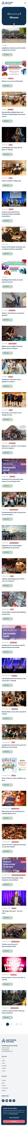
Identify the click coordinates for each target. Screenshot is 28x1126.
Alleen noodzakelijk (14, 1117)
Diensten (11, 209)
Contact (3, 1071)
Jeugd (12, 609)
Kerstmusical (13, 974)
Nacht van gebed (12, 343)
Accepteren (14, 1121)
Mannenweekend (15, 941)
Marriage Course (15, 808)
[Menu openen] (25, 3)
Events (10, 410)
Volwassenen (5, 1088)
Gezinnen (4, 1090)
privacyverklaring (13, 1113)
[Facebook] (3, 1100)
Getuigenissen (12, 310)
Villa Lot (13, 775)
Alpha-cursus (14, 709)
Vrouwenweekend (14, 509)
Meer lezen (6, 54)
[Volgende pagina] (20, 1024)
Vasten (10, 178)
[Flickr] (14, 1100)
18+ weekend (12, 443)
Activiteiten (12, 476)
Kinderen (4, 1080)
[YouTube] (6, 1100)
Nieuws (3, 1060)
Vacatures (4, 1068)
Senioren (4, 1085)
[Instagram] (10, 1100)
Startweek (11, 78)
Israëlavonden (13, 642)
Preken (3, 1063)
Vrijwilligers (10, 109)
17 (16, 1024)
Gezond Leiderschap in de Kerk (18, 875)
